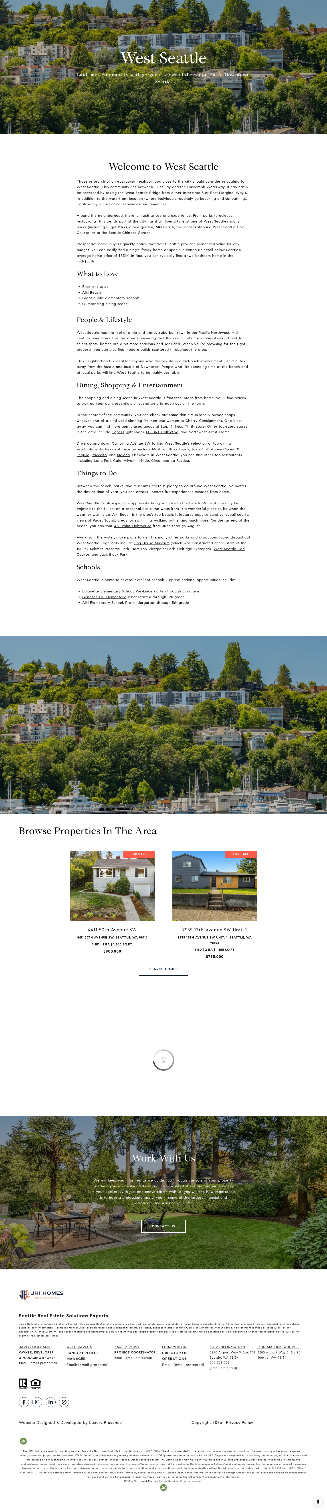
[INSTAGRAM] (37, 1402)
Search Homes (163, 969)
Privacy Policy (239, 1422)
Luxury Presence (105, 1422)
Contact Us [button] (163, 1226)
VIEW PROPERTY (112, 906)
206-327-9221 (220, 1363)
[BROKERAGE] (64, 1402)
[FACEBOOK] (24, 1402)
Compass (118, 1323)
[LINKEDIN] (51, 1402)
